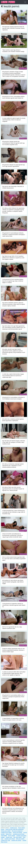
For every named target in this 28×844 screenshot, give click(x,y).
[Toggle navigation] (25, 2)
